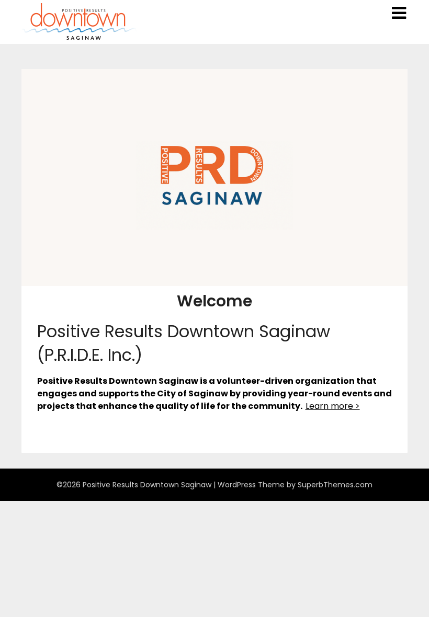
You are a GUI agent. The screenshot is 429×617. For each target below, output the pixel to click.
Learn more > (333, 406)
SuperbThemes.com (335, 484)
